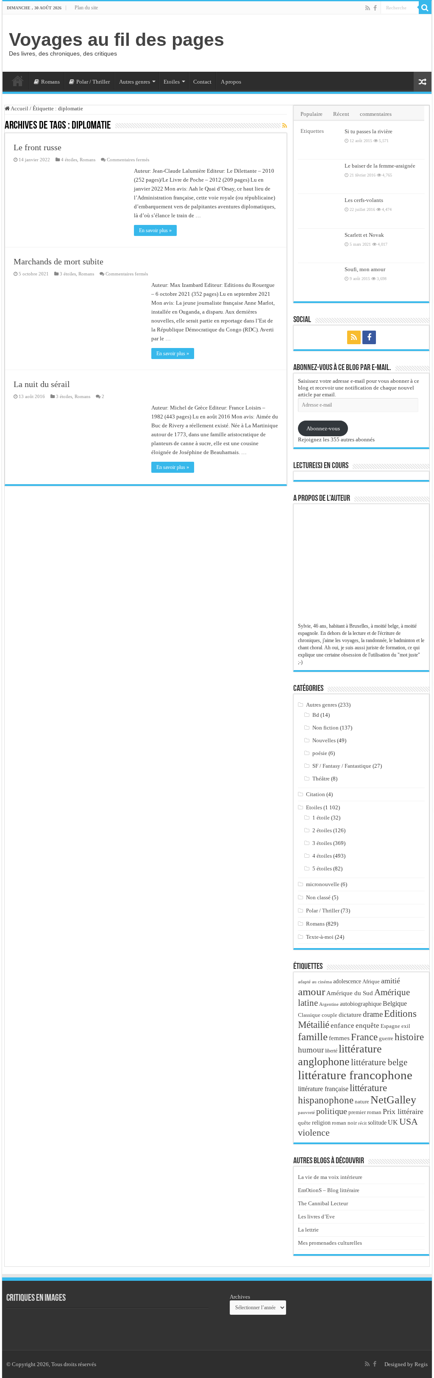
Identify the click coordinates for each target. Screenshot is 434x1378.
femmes (339, 1038)
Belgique (395, 1003)
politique (331, 1111)
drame (373, 1014)
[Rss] (367, 8)
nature (362, 1101)
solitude (377, 1123)
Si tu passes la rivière (368, 131)
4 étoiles (69, 159)
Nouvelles (324, 740)
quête (304, 1123)
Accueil (18, 81)
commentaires (376, 114)
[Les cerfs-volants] (319, 210)
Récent (341, 114)
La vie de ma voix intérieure (330, 1177)
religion (321, 1122)
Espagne (390, 1026)
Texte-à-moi (320, 937)
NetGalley (393, 1100)
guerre (386, 1038)
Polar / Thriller (93, 82)
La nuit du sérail (42, 384)
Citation (315, 794)
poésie (319, 753)
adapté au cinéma (315, 981)
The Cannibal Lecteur (323, 1203)
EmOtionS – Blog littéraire (328, 1190)
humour (311, 1049)
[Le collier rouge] (74, 1325)
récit (362, 1122)
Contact (202, 82)
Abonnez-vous (323, 428)
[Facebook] (375, 8)
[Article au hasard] (422, 82)
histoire (409, 1037)
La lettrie (308, 1229)
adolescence (347, 981)
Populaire (311, 114)
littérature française (323, 1088)
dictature (350, 1014)
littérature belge (379, 1062)
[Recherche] (425, 7)
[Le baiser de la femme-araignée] (319, 176)
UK (393, 1122)
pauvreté (306, 1112)
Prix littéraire (403, 1111)
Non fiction (325, 727)
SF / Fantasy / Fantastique (341, 766)
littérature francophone (355, 1075)
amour (311, 991)
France (364, 1036)
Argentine (329, 1004)
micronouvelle (322, 884)
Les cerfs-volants (364, 200)
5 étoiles (322, 868)
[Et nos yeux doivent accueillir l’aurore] (121, 1325)
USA (408, 1121)
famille (313, 1036)
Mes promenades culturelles (330, 1243)
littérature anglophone (340, 1055)
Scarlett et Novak (364, 235)
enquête (367, 1026)
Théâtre (321, 778)
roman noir (344, 1123)
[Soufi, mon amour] (319, 280)
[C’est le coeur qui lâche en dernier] (167, 1325)
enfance (342, 1026)
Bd (315, 715)
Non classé (318, 897)
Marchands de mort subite (58, 261)
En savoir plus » (155, 230)
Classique (309, 1015)
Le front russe (37, 147)
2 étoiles (322, 830)
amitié (390, 981)
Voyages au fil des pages (116, 39)
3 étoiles (68, 273)
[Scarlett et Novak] (319, 245)
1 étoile (321, 817)
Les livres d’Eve (316, 1216)
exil (405, 1026)
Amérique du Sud (349, 992)
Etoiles (172, 82)
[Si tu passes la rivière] (319, 142)
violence (314, 1132)
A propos (231, 82)
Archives (240, 1297)
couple (329, 1015)
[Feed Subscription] (284, 126)
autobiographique (360, 1004)
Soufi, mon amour (365, 269)
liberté (331, 1051)
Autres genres (134, 82)
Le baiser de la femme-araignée (380, 166)
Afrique (371, 981)
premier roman (364, 1112)
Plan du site (86, 8)
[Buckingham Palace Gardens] (27, 1325)
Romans (50, 82)
